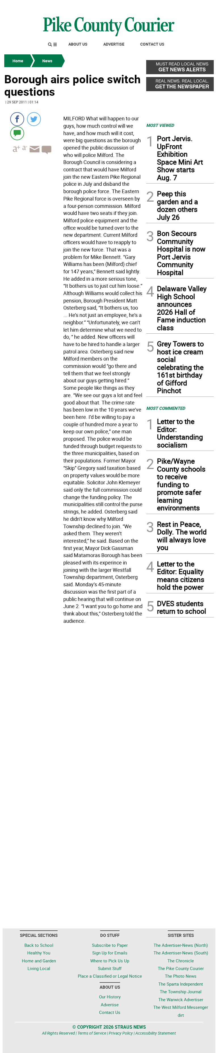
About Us (77, 44)
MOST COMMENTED (165, 408)
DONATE (200, 6)
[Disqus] (73, 704)
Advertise (113, 44)
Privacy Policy (121, 1033)
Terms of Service (91, 1033)
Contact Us (152, 44)
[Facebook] (17, 119)
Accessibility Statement (155, 1033)
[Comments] (17, 133)
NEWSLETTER (168, 6)
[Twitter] (34, 119)
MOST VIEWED (160, 125)
